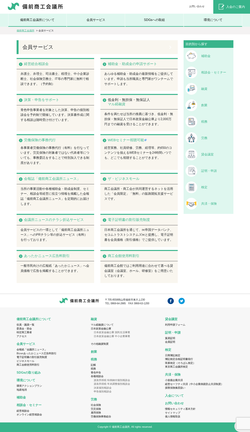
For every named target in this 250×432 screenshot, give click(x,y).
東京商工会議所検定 (176, 366)
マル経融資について (102, 324)
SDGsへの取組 (154, 19)
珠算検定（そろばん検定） (180, 362)
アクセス (22, 336)
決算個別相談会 (103, 387)
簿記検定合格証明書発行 (179, 359)
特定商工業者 (24, 332)
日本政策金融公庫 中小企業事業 (112, 336)
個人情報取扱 (172, 416)
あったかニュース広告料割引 (47, 256)
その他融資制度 (100, 343)
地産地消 (22, 389)
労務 (204, 138)
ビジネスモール (25, 361)
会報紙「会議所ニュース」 (32, 349)
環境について (213, 19)
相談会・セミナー (213, 72)
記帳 (93, 364)
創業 (204, 105)
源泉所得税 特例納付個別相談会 (112, 380)
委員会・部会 (24, 328)
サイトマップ (172, 412)
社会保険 (96, 404)
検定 (204, 187)
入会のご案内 (235, 6)
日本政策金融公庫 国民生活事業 (112, 332)
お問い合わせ (196, 6)
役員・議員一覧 (25, 324)
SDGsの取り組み (29, 372)
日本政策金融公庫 (101, 328)
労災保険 (96, 408)
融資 (204, 88)
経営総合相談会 (36, 64)
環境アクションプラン (29, 385)
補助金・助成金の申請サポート (132, 64)
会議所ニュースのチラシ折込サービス (54, 220)
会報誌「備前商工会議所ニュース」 (52, 179)
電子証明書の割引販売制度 (129, 220)
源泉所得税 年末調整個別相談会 (112, 383)
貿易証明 (170, 338)
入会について (174, 395)
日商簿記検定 (172, 355)
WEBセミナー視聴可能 (126, 140)
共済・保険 (209, 203)
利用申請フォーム (175, 324)
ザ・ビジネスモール (123, 179)
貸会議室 (207, 154)
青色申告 (96, 372)
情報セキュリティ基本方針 (180, 408)
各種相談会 (97, 376)
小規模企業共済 (174, 380)
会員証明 (170, 341)
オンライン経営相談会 (29, 414)
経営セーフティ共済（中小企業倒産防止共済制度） (194, 384)
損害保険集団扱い (175, 387)
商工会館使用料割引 (123, 256)
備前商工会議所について (37, 19)
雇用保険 (96, 412)
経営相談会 (23, 410)
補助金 (206, 56)
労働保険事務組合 (101, 416)
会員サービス (96, 19)
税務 (204, 121)
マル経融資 (116, 104)
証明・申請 (209, 170)
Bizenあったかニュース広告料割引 (36, 353)
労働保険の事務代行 (40, 140)
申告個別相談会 (103, 391)
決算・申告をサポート (41, 100)
